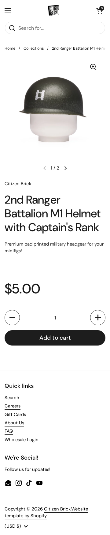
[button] (99, 11)
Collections (34, 48)
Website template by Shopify (46, 512)
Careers (12, 406)
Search (12, 398)
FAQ (9, 431)
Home (10, 48)
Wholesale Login (21, 440)
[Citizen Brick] (53, 11)
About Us (14, 423)
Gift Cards (15, 414)
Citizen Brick (57, 509)
